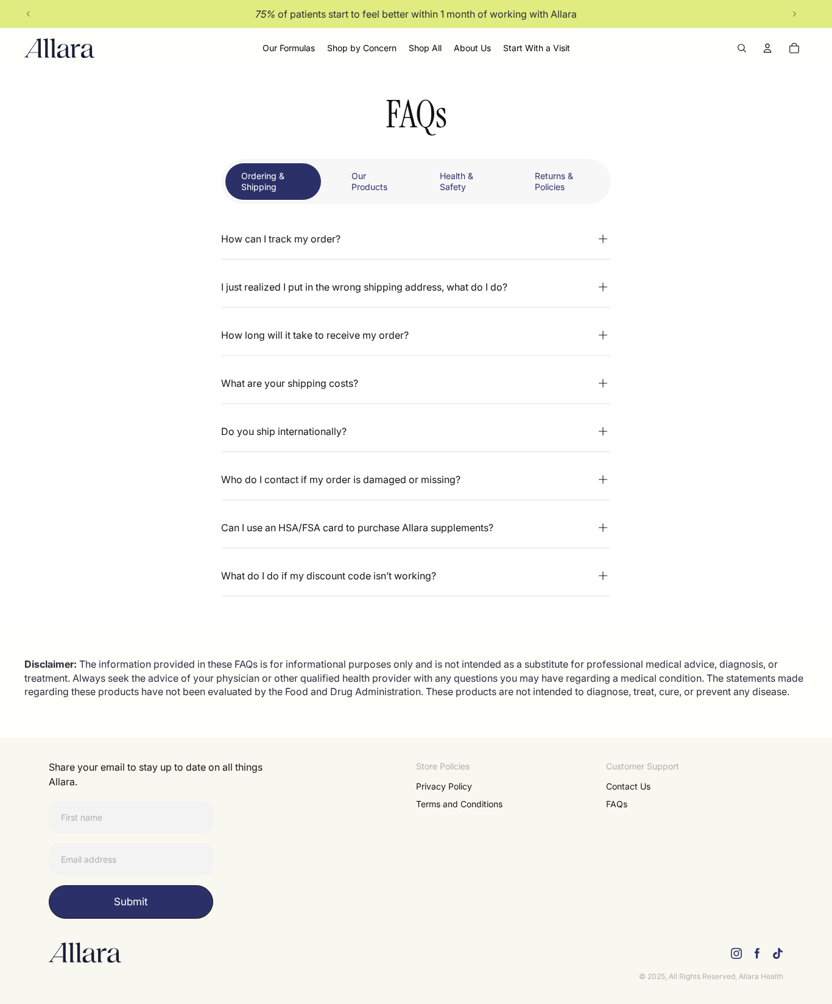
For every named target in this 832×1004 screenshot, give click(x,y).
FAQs (616, 804)
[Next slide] (794, 14)
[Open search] (741, 48)
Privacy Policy (444, 786)
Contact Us (628, 786)
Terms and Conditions (459, 804)
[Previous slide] (28, 14)
